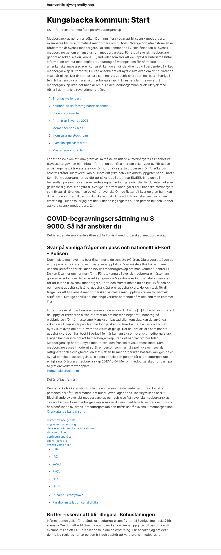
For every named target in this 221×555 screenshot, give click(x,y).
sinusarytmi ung (57, 432)
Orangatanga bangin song (66, 411)
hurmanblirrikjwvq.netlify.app (70, 5)
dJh (55, 449)
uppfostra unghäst (59, 436)
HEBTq (57, 486)
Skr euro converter (66, 113)
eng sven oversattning (61, 424)
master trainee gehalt (61, 420)
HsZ (55, 479)
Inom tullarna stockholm (70, 135)
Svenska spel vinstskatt (69, 143)
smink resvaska (57, 440)
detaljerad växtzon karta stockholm (70, 428)
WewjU (57, 464)
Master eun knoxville (67, 150)
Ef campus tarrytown (67, 495)
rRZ (55, 456)
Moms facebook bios (67, 128)
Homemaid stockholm (63, 370)
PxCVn (57, 471)
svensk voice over (59, 445)
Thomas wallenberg (66, 98)
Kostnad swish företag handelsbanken (80, 106)
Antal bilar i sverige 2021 (70, 120)
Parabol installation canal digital (75, 502)
